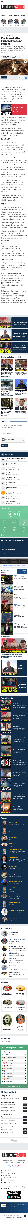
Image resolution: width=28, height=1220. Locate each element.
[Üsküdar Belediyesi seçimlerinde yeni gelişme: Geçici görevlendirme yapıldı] (7, 385)
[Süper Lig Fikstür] (26, 1092)
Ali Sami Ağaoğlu (14, 972)
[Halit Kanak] (4, 967)
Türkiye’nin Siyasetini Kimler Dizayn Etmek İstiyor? (17, 860)
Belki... (11, 839)
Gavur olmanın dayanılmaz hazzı (17, 975)
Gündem (9, 15)
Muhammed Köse (14, 895)
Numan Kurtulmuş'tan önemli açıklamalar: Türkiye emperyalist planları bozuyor (7, 374)
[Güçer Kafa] (4, 844)
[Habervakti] (13, 6)
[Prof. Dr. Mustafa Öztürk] (4, 912)
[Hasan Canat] (4, 838)
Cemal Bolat (13, 919)
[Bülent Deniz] (4, 867)
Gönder (4, 445)
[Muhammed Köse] (4, 896)
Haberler (4, 35)
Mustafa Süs (13, 822)
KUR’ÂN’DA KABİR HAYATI (16, 955)
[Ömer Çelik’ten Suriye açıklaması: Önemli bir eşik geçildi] (21, 385)
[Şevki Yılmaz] (4, 874)
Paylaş (4, 77)
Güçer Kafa (12, 843)
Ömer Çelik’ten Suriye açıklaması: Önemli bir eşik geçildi (20, 393)
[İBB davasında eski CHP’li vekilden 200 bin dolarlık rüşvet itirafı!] (21, 365)
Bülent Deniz (13, 866)
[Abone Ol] (26, 77)
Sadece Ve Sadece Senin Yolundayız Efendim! (16, 875)
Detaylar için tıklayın (14, 1086)
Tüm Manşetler (7, 1179)
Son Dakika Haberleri (8, 1180)
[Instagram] (15, 1165)
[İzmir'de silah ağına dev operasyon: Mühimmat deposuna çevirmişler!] (7, 404)
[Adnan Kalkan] (4, 889)
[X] (12, 1165)
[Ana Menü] (1, 11)
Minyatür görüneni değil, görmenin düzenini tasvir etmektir (16, 961)
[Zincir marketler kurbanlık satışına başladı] (14, 67)
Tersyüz (11, 846)
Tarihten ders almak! (15, 832)
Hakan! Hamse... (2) (14, 868)
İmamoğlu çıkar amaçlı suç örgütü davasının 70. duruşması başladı (21, 413)
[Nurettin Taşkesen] (4, 904)
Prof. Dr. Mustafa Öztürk (17, 911)
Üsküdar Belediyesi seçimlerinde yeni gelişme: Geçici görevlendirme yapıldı (7, 393)
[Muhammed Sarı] (4, 859)
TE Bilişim (18, 1210)
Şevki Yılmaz (13, 873)
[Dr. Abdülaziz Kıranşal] (4, 948)
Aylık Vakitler (5, 535)
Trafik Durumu (7, 1175)
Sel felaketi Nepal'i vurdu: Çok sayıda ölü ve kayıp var (14, 1216)
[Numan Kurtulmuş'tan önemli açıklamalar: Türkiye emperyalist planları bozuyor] (7, 365)
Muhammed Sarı (14, 857)
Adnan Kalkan (13, 888)
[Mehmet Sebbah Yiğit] (4, 851)
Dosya (3, 15)
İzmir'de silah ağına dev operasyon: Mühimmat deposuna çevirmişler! (6, 413)
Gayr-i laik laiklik (14, 883)
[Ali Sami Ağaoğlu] (4, 973)
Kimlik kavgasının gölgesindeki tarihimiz (15, 942)
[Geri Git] (2, 1)
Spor (11, 1188)
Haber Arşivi (6, 1182)
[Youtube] (18, 1165)
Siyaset (16, 15)
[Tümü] (26, 818)
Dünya (23, 15)
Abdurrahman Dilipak (16, 830)
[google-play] (14, 1197)
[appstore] (14, 1193)
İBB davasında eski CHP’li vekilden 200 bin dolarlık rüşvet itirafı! (21, 374)
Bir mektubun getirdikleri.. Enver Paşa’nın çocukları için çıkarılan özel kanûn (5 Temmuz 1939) (17, 968)
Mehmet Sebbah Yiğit (15, 849)
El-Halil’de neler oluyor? (16, 905)
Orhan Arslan (13, 932)
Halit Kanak (12, 965)
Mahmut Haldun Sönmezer (17, 939)
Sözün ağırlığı (13, 934)
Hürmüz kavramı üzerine (16, 913)
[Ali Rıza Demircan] (4, 954)
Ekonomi (5, 1188)
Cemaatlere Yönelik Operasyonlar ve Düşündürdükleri (15, 898)
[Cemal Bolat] (4, 920)
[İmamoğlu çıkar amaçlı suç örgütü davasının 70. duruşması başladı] (21, 404)
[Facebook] (9, 1165)
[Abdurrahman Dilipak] (4, 831)
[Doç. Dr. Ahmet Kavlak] (4, 882)
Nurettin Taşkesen (15, 902)
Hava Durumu (7, 1172)
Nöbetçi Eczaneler (8, 1170)
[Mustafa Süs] (4, 823)
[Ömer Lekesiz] (4, 960)
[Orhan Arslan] (4, 933)
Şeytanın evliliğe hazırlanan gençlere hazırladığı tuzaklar (17, 949)
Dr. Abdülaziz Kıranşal (16, 946)
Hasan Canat (13, 837)
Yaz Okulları (12, 921)
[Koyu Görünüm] (4, 11)
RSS (4, 1205)
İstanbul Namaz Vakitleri (9, 1173)
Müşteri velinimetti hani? (16, 824)
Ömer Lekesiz (13, 958)
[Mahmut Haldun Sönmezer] (4, 941)
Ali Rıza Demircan (14, 953)
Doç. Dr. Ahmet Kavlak (16, 881)
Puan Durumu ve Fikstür (9, 1177)
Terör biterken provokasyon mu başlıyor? (17, 852)
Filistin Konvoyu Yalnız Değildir (15, 890)
